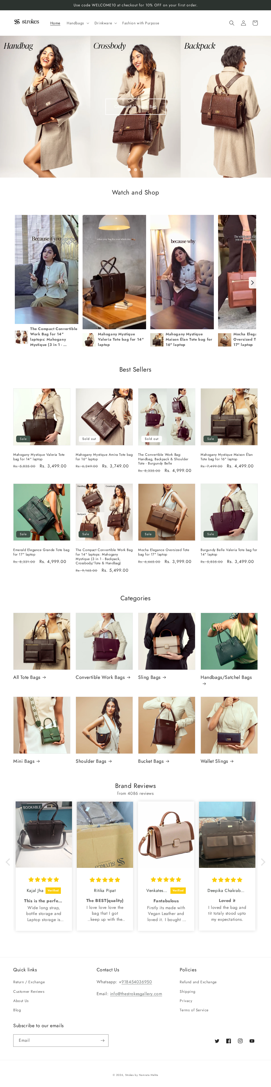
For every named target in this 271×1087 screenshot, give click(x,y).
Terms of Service (194, 1010)
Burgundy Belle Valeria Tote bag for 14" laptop (229, 552)
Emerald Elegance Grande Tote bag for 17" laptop (41, 552)
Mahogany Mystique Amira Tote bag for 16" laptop (104, 457)
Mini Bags (23, 761)
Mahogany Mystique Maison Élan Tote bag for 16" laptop (227, 457)
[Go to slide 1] (129, 169)
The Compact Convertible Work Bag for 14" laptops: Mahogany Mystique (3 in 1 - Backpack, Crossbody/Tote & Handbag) (104, 557)
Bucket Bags (151, 761)
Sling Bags (149, 677)
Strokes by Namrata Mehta (141, 1075)
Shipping (187, 991)
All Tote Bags (26, 677)
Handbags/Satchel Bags (226, 677)
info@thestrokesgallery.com (136, 994)
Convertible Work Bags (100, 677)
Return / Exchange (29, 982)
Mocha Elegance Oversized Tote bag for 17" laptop (163, 552)
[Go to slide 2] (135, 169)
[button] (77, 23)
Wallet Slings (214, 761)
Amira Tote (135, 106)
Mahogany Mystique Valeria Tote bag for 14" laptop (39, 457)
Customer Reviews (29, 991)
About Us (21, 1000)
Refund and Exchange (198, 982)
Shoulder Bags (91, 761)
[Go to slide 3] (141, 169)
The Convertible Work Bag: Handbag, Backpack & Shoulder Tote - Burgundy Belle (163, 459)
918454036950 (136, 982)
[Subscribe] (102, 1040)
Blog (17, 1010)
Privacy (186, 1000)
